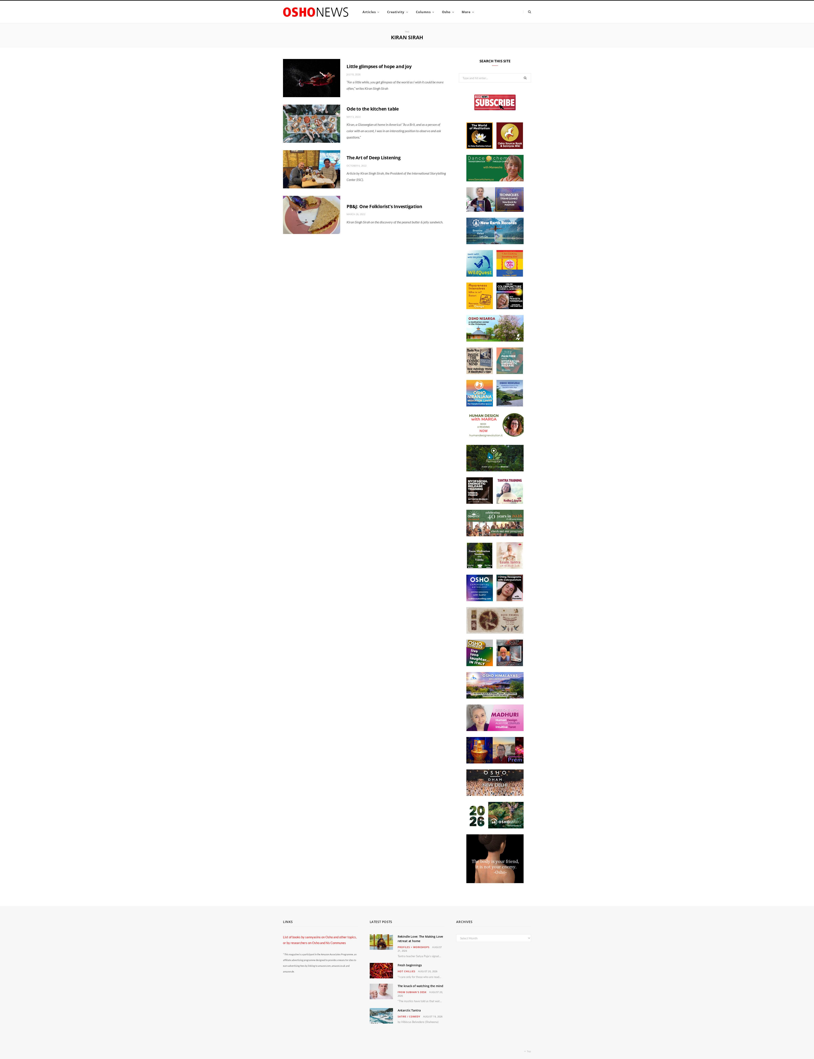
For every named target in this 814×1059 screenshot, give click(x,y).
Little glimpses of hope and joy (379, 66)
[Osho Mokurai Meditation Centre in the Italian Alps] (509, 405)
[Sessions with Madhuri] (495, 730)
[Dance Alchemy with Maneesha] (495, 180)
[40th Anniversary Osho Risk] (495, 535)
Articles (369, 12)
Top (528, 1051)
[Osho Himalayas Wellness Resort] (495, 697)
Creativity (395, 12)
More (466, 12)
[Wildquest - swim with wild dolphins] (479, 275)
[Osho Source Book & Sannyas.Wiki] (509, 148)
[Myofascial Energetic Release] (509, 373)
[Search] (527, 11)
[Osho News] (316, 12)
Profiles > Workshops (414, 947)
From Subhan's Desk (412, 992)
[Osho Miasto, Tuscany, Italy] (495, 827)
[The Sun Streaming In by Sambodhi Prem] (495, 762)
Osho (446, 12)
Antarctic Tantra (409, 1010)
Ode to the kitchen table (373, 109)
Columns (423, 12)
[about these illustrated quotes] (495, 882)
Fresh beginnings (410, 965)
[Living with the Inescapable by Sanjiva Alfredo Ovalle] (509, 665)
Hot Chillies (406, 971)
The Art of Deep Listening (374, 158)
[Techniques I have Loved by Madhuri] (495, 210)
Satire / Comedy (409, 1016)
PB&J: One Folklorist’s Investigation (384, 206)
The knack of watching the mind (420, 986)
